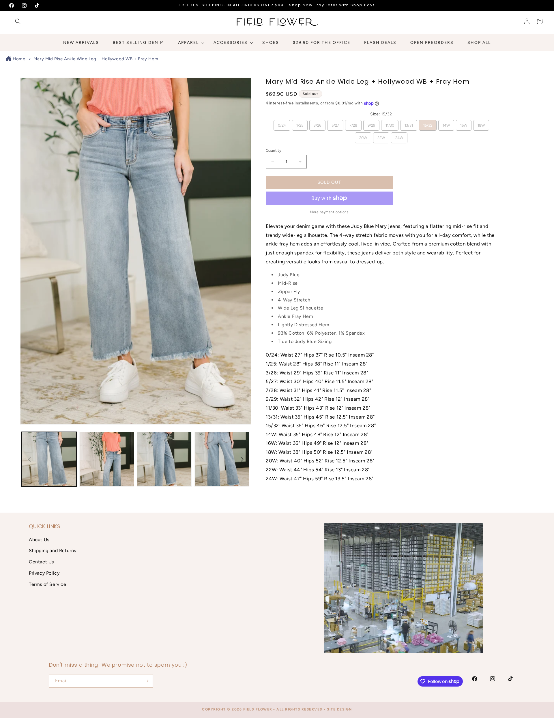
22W (381, 136)
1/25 (300, 124)
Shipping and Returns (52, 550)
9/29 (371, 124)
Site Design (339, 709)
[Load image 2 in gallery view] (106, 459)
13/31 (408, 124)
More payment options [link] (329, 212)
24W (399, 136)
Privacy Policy (44, 573)
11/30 (390, 124)
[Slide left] (29, 459)
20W (363, 136)
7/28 (353, 124)
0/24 (281, 124)
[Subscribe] (146, 681)
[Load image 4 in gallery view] (221, 459)
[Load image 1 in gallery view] (49, 459)
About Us (39, 539)
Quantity (273, 150)
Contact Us (41, 562)
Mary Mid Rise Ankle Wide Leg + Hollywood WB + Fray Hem (95, 58)
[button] (18, 21)
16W (463, 124)
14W (446, 124)
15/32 (428, 124)
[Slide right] (242, 459)
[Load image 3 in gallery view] (164, 459)
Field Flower (257, 709)
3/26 (317, 124)
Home (19, 58)
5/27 (335, 124)
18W (481, 124)
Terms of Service (47, 584)
